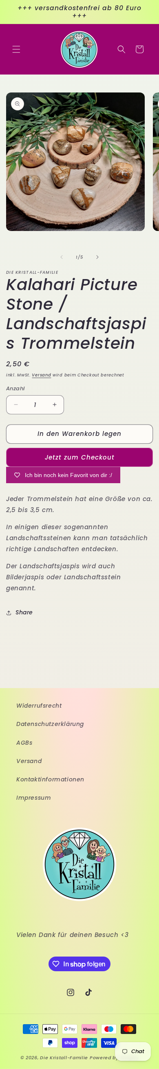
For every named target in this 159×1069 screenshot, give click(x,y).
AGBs (24, 743)
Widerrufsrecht (39, 706)
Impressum (33, 798)
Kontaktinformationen (50, 779)
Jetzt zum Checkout (80, 457)
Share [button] (24, 612)
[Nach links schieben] (62, 257)
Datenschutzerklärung (50, 724)
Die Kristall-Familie (64, 1057)
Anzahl (15, 388)
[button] (16, 49)
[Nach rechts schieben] (97, 257)
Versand (41, 375)
